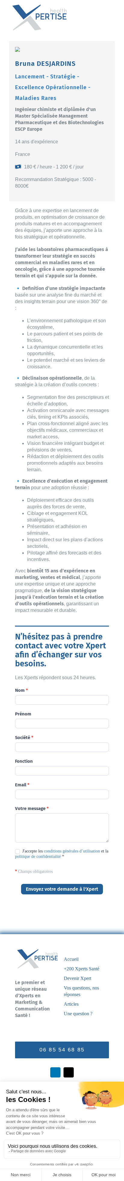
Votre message (32, 808)
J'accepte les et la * (61, 854)
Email (22, 785)
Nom (21, 690)
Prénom (23, 714)
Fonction (24, 761)
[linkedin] (55, 1072)
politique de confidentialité (38, 856)
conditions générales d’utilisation (72, 851)
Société (24, 737)
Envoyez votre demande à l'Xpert (62, 889)
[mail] (69, 1072)
